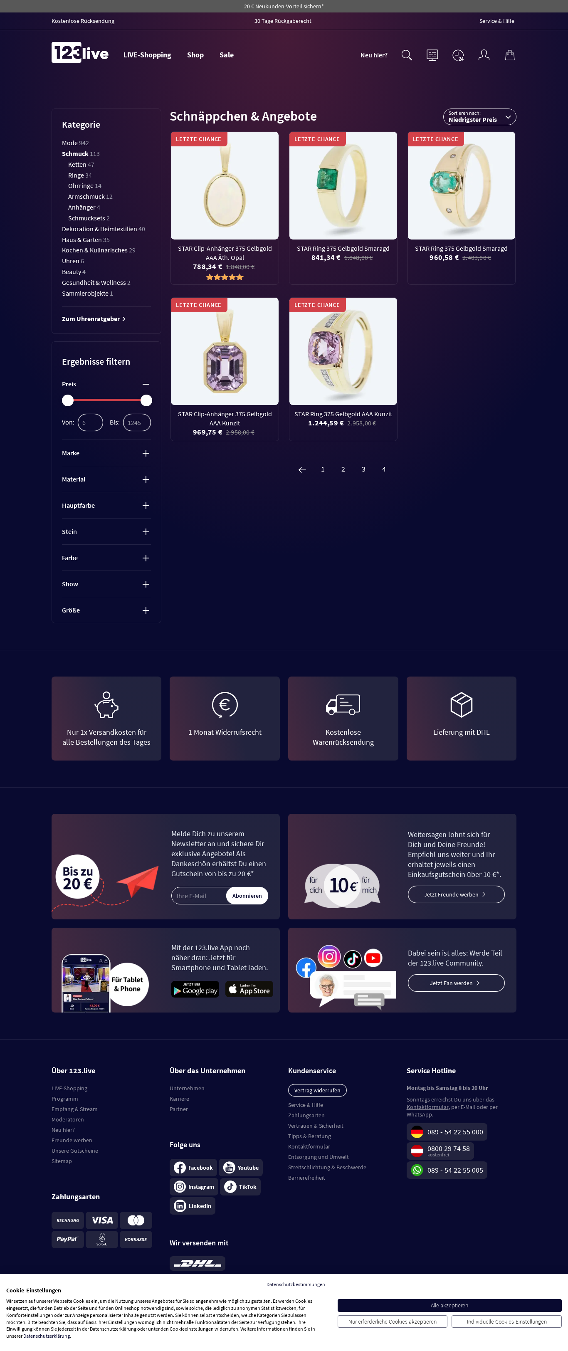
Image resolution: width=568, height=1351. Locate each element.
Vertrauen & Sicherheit (315, 1125)
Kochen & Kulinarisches (99, 250)
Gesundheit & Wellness (96, 282)
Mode (75, 142)
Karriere (179, 1098)
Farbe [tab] (70, 557)
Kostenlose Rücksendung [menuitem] (83, 21)
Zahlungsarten (306, 1115)
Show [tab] (70, 584)
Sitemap (62, 1161)
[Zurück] (302, 469)
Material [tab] (73, 479)
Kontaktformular (309, 1146)
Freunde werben (72, 1140)
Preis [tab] (69, 384)
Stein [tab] (69, 531)
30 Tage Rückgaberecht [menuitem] (282, 21)
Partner (179, 1109)
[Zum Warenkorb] (509, 54)
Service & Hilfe (305, 1105)
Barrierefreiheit (306, 1177)
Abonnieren (247, 895)
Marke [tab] (70, 453)
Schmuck (81, 153)
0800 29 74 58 (448, 1148)
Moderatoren (68, 1119)
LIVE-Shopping (147, 54)
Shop (195, 54)
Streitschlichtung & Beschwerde (327, 1167)
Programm (65, 1098)
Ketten (81, 164)
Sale (227, 54)
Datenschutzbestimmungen (296, 1284)
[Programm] (432, 54)
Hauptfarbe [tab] (78, 505)
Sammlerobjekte (87, 293)
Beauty (74, 271)
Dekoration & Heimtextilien (103, 229)
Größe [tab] (71, 610)
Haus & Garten (86, 239)
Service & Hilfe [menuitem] (496, 21)
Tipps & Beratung (309, 1136)
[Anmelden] (484, 54)
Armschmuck (90, 196)
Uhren (73, 261)
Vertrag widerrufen (317, 1090)
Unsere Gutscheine (75, 1150)
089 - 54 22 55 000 (455, 1131)
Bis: (115, 422)
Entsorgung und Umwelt (318, 1157)
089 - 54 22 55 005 (455, 1170)
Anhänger (84, 207)
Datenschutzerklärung (46, 1336)
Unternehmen (187, 1088)
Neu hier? (374, 55)
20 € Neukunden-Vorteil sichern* (284, 6)
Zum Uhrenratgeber (91, 318)
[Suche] (406, 54)
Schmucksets (89, 218)
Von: (68, 422)
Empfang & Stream (75, 1109)
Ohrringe (84, 185)
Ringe (80, 175)
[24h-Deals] (458, 55)
